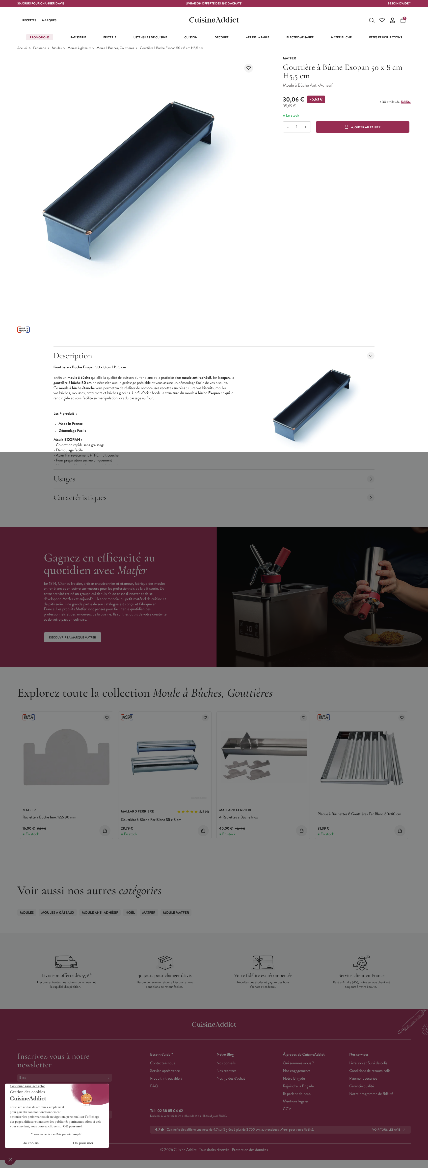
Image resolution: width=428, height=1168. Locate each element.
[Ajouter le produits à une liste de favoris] (106, 717)
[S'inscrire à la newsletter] (109, 1078)
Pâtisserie (39, 48)
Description (73, 356)
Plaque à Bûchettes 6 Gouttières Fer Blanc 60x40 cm (359, 814)
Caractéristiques (80, 497)
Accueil (22, 48)
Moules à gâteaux (79, 48)
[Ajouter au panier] (104, 830)
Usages (65, 479)
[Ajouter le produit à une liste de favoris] (248, 68)
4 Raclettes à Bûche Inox (238, 817)
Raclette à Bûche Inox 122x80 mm (49, 817)
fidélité (405, 102)
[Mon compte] (392, 20)
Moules (57, 48)
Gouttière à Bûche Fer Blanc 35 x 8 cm (151, 820)
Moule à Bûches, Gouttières (115, 48)
